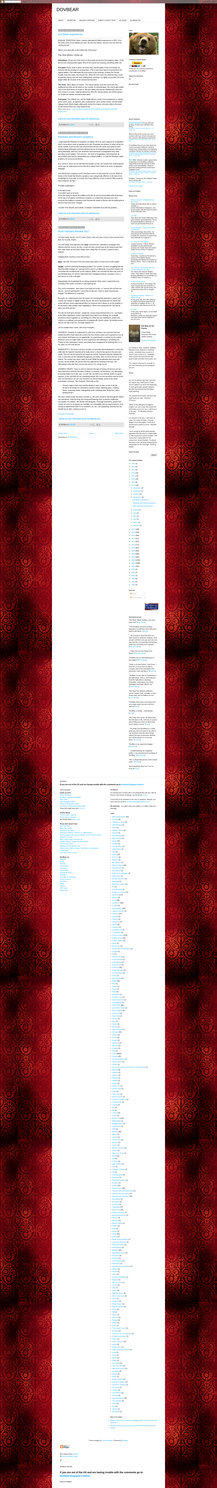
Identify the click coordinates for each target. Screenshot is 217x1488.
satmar (114, 1269)
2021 (133, 476)
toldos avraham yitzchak (121, 1349)
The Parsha (64, 866)
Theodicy (63, 875)
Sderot (114, 1271)
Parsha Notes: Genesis (68, 815)
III (82, 808)
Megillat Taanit (117, 1124)
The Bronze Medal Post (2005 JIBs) (72, 806)
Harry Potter (64, 870)
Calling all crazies (137, 254)
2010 (133, 548)
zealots (114, 1409)
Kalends (115, 1072)
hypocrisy (115, 1043)
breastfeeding (117, 889)
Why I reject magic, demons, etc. (71, 839)
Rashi (62, 861)
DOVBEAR (68, 9)
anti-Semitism (117, 846)
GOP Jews (63, 888)
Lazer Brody (133, 697)
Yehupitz (137, 762)
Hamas (114, 1018)
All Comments (137, 597)
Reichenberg (116, 1247)
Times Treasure (117, 1341)
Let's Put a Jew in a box (68, 852)
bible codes (116, 876)
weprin (114, 1374)
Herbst (114, 1024)
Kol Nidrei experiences (70, 34)
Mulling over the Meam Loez (70, 846)
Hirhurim (115, 1032)
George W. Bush (66, 872)
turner (114, 1358)
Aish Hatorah (116, 838)
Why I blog (63, 799)
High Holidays (117, 1029)
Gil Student (142, 660)
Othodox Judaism (118, 1169)
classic (114, 924)
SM (113, 1312)
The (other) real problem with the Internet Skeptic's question (142, 268)
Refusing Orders (118, 1245)
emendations (116, 962)
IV (84, 808)
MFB (114, 1129)
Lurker (114, 1113)
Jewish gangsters (118, 1059)
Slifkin (62, 884)
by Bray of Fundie (118, 892)
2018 (133, 482)
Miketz (114, 1134)
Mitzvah (115, 1142)
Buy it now (76, 819)
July (135, 513)
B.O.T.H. (115, 857)
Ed (113, 954)
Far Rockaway (117, 973)
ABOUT (61, 20)
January (136, 525)
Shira (145, 631)
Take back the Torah (67, 830)
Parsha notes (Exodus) (120, 1193)
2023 (133, 470)
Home (91, 433)
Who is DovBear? (66, 795)
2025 (133, 463)
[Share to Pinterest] (99, 125)
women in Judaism (119, 1385)
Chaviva (137, 740)
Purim (114, 1234)
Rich (130, 160)
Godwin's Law (117, 997)
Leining (114, 1105)
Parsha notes (117, 1188)
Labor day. (116, 1094)
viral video (115, 1363)
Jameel (114, 1056)
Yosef (114, 1403)
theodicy (115, 1331)
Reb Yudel (141, 622)
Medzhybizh (116, 1121)
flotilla (114, 981)
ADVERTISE (71, 20)
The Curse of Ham (66, 844)
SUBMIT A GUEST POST (107, 20)
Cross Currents (65, 879)
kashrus (115, 1075)
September (137, 497)
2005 (133, 563)
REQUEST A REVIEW (87, 20)
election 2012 (117, 957)
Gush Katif (116, 1016)
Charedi (115, 916)
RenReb (152, 671)
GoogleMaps (116, 1002)
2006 (133, 560)
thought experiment (119, 1336)
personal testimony (119, 1215)
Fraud (114, 989)
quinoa (114, 1236)
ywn (113, 1406)
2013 (133, 538)
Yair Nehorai (116, 1393)
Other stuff (63, 890)
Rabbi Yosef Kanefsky (120, 1239)
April (135, 519)
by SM (114, 905)
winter (114, 1376)
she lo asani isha (118, 1296)
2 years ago (136, 155)
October (136, 494)
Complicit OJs (117, 930)
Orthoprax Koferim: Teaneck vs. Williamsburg (76, 833)
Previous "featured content (69, 804)
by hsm (114, 897)
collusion (115, 927)
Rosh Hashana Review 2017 (73, 231)
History (114, 1035)
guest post (116, 1013)
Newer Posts (63, 433)
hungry (114, 1040)
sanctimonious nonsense (121, 1266)
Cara (147, 724)
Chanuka (115, 913)
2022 (133, 473)
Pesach (115, 1218)
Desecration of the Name (121, 949)
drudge (114, 951)
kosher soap (116, 1088)
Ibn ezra (115, 1045)
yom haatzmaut (117, 1398)
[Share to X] (94, 125)
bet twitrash (116, 871)
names (114, 1150)
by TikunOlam (117, 908)
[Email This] (90, 125)
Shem (114, 1298)
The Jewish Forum (119, 1328)
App (113, 852)
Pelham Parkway (118, 1212)
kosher (114, 1083)
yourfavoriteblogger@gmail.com (138, 802)
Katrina (62, 886)
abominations (117, 825)
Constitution (116, 932)
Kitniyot (114, 1080)
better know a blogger (120, 873)
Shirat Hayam (117, 1304)
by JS (114, 900)
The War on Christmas (68, 877)
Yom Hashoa (116, 1401)
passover (115, 1204)
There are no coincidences (121, 1333)
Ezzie (131, 713)
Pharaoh (115, 1220)
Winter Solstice (117, 1379)
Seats (114, 1274)
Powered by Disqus (136, 186)
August (136, 510)
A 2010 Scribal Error (138, 281)
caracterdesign (107, 1440)
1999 (133, 582)
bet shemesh (116, 868)
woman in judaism (118, 1382)
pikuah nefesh (117, 1223)
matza (114, 1115)
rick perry (115, 1255)
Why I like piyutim (66, 828)
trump (114, 1355)
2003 (133, 569)
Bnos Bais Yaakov (118, 884)
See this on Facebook (66, 414)
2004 (133, 566)
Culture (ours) (117, 938)
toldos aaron (116, 1347)
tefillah (114, 1323)
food (113, 983)
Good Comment (118, 1000)
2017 (133, 485)
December (137, 488)
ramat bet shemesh (119, 1242)
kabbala (115, 1070)
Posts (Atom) (72, 437)
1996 (133, 585)
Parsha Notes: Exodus (68, 817)
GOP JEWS (116, 1005)
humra (114, 1037)
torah (114, 1352)
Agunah (115, 833)
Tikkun (114, 1339)
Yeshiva (115, 1395)
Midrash (63, 859)
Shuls (114, 1309)
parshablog (116, 1199)
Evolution (115, 967)
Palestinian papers (118, 1180)
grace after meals (118, 1008)
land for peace (117, 1097)
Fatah (114, 975)
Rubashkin (116, 1263)
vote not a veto (117, 1366)
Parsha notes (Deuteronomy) (122, 1191)
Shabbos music (117, 1293)
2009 (133, 551)
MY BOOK (123, 20)
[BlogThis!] (92, 125)
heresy (114, 1027)
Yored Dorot (64, 850)
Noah (114, 1156)
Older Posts (119, 433)
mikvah (114, 1137)
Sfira (114, 1288)
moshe (114, 1145)
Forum (114, 986)
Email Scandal (117, 959)
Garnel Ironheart (135, 123)
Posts (134, 594)
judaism (75, 1454)
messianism (116, 1126)
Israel (114, 1054)
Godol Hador (133, 686)
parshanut (115, 1202)
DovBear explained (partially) (70, 797)
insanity (115, 1048)
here (143, 795)
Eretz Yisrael (116, 965)
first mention (116, 978)
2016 (133, 529)
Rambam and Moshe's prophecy (75, 136)
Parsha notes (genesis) (120, 1196)
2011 (133, 545)
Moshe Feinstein (118, 1148)
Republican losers (118, 1253)
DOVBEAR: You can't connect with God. (140, 128)
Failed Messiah (117, 970)
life (113, 1110)
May (135, 516)
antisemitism (116, 849)
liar (113, 1107)
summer (115, 1317)
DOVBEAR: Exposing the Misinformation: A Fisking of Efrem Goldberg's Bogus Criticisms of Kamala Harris (142, 154)
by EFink (115, 895)
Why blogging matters (67, 802)
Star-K (114, 1315)
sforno (114, 1290)
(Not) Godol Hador (118, 817)
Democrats (116, 946)
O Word (115, 1161)
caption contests (118, 911)
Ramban (63, 864)
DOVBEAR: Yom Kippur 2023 (137, 182)
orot (113, 1166)
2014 (133, 535)
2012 (133, 541)
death (114, 943)
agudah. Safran (117, 830)
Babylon (115, 860)
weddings (115, 1371)
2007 (133, 557)
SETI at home (117, 1282)
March (135, 522)
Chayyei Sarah (139, 653)
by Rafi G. (115, 903)
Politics (114, 1226)
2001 (133, 575)
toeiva (114, 1344)
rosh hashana (117, 1261)
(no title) (134, 216)
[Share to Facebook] (96, 125)
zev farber (115, 1411)
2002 (133, 572)
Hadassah (133, 746)
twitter (114, 1360)
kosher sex (116, 1086)
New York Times (118, 1153)
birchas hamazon (118, 879)
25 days (115, 819)
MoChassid (141, 755)
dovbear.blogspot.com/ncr (132, 784)
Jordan (114, 1064)
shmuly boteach (118, 1306)
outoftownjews (117, 1175)
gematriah (115, 994)
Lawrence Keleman (119, 1099)
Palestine (115, 1177)
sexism (114, 1285)
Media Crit (116, 1118)
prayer (114, 1231)
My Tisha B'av (65, 826)
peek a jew (116, 1210)
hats (113, 1021)
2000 (133, 579)
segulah (115, 1280)
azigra (114, 854)
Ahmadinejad (117, 835)
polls (114, 1228)
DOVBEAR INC (135, 20)
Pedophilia (116, 1207)
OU (113, 1172)
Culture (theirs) (117, 940)
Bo (113, 887)
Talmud (114, 1320)
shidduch (115, 1301)
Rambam (63, 881)
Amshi (114, 841)
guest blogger (117, 1010)
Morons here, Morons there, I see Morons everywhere (79, 848)
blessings (115, 881)
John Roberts (117, 1062)
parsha (114, 1185)
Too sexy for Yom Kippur (139, 241)
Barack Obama (117, 865)
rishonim (115, 1258)
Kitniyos (115, 1078)
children (115, 919)
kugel (114, 1091)
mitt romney (116, 1140)
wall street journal (118, 1368)
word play (115, 1387)
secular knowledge (119, 1277)
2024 (133, 467)
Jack (136, 706)
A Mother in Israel (118, 822)
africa (114, 827)
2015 (133, 532)
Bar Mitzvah (116, 862)
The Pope (63, 868)
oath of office (116, 1164)
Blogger (125, 1440)
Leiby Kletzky (117, 1102)
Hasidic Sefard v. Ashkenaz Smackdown (74, 841)
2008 (133, 554)
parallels (115, 1183)
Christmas (115, 922)
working (115, 1390)
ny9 (113, 1158)
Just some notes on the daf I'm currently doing (128, 1067)
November (137, 491)
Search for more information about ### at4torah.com (78, 119)
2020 (133, 479)
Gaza (114, 992)
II (80, 808)
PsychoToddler (134, 646)
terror (114, 1325)
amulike (115, 844)
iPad (113, 1051)
